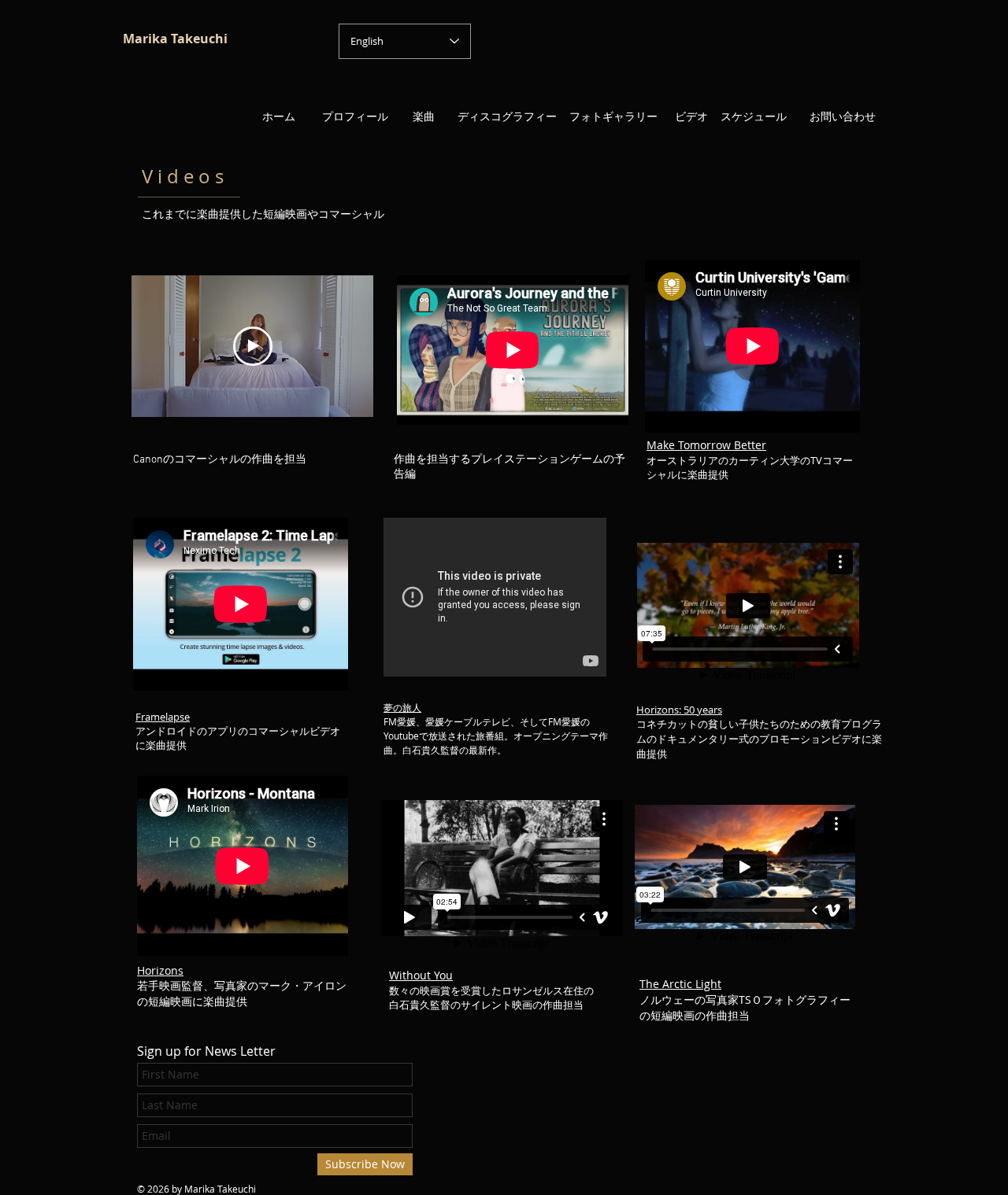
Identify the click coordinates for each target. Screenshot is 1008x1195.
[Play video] (252, 346)
